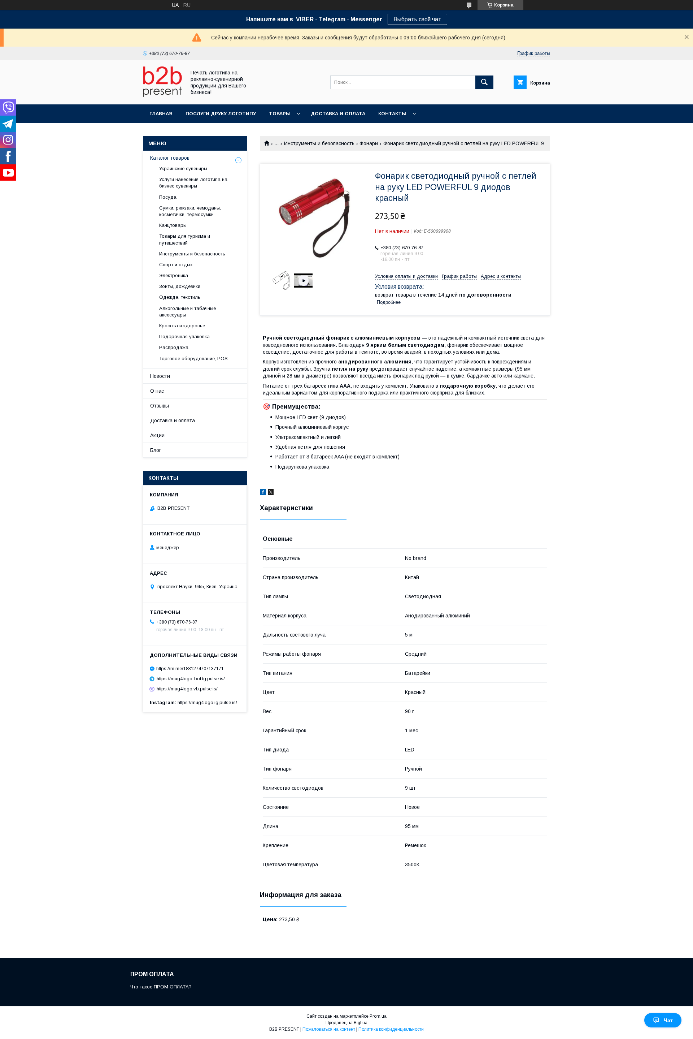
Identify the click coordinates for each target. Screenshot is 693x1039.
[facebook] (263, 493)
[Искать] (484, 82)
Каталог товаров (169, 158)
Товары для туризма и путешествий (184, 239)
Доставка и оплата (338, 113)
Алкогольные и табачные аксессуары (187, 312)
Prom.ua (378, 1016)
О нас (157, 391)
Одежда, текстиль (179, 297)
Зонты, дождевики (179, 286)
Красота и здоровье (182, 325)
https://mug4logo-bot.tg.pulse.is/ (191, 678)
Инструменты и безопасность (319, 143)
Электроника (173, 275)
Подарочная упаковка (184, 336)
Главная (161, 113)
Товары (280, 113)
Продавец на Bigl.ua (346, 1022)
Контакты (392, 113)
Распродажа (173, 347)
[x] (271, 493)
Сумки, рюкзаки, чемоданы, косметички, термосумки (190, 211)
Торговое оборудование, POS (193, 358)
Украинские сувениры (183, 168)
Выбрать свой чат (417, 19)
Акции (157, 435)
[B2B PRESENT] (162, 95)
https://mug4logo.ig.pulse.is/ (207, 702)
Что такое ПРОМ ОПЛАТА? (161, 987)
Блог (155, 450)
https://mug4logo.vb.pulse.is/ (187, 688)
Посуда (167, 197)
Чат (668, 1020)
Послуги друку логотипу (221, 113)
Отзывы (159, 406)
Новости (160, 376)
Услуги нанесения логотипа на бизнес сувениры (193, 183)
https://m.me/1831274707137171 (190, 668)
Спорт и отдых (176, 264)
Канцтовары (173, 225)
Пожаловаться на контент (328, 1029)
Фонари (368, 143)
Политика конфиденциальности (391, 1029)
